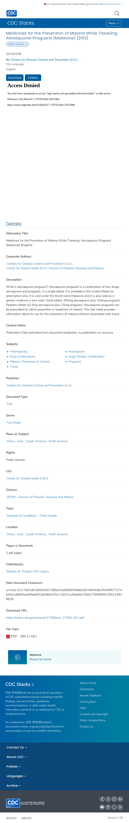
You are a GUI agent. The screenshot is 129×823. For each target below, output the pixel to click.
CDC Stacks (17, 684)
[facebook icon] (102, 799)
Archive (12, 785)
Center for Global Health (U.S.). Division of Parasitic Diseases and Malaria (55, 268)
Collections (87, 689)
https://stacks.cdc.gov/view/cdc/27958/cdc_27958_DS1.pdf (45, 618)
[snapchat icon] (114, 807)
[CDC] (11, 13)
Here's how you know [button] (110, 4)
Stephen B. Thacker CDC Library (27, 571)
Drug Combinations (22, 357)
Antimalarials (18, 351)
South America (36, 441)
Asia (20, 441)
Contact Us (86, 726)
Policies (12, 766)
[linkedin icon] (120, 799)
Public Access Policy (92, 720)
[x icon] (108, 799)
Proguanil (74, 362)
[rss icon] (120, 807)
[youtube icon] (102, 807)
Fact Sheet (14, 423)
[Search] (118, 13)
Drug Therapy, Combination (86, 357)
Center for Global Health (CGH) (27, 478)
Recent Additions (90, 695)
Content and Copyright (94, 714)
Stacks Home (88, 683)
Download (14, 78)
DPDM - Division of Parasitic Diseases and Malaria (40, 497)
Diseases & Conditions (21, 516)
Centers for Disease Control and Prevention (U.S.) (43, 60)
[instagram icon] (114, 799)
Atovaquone (76, 351)
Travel (14, 367)
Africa (10, 441)
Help (83, 708)
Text (9, 404)
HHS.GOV (11, 817)
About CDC (15, 757)
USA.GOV (26, 817)
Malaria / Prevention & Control (30, 362)
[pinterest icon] (108, 807)
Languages (15, 776)
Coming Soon (88, 702)
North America (58, 441)
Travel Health (48, 516)
